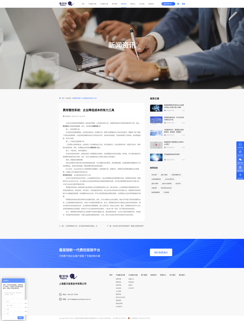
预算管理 (95, 126)
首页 (83, 4)
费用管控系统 (67, 175)
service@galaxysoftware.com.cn (79, 299)
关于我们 (142, 4)
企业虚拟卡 (119, 306)
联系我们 (151, 4)
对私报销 (118, 288)
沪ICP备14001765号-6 (120, 318)
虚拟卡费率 (155, 183)
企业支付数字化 (169, 179)
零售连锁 (131, 282)
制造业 (130, 285)
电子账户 (178, 183)
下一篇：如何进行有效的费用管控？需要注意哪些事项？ (126, 226)
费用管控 (66, 126)
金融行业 (131, 279)
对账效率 (154, 188)
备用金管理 (119, 303)
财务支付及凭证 (120, 297)
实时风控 (154, 175)
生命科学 (131, 288)
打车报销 (166, 192)
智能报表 (118, 300)
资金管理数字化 (176, 175)
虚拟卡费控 (164, 175)
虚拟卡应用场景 (167, 183)
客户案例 (114, 4)
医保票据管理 (156, 192)
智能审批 (118, 294)
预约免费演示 (168, 4)
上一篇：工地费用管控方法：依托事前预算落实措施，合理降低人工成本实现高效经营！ (78, 226)
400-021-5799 (72, 294)
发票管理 (118, 285)
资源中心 (133, 4)
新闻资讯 (123, 4)
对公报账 (118, 291)
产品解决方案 (92, 4)
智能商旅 (118, 282)
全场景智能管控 (156, 179)
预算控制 (93, 148)
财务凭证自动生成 (166, 188)
